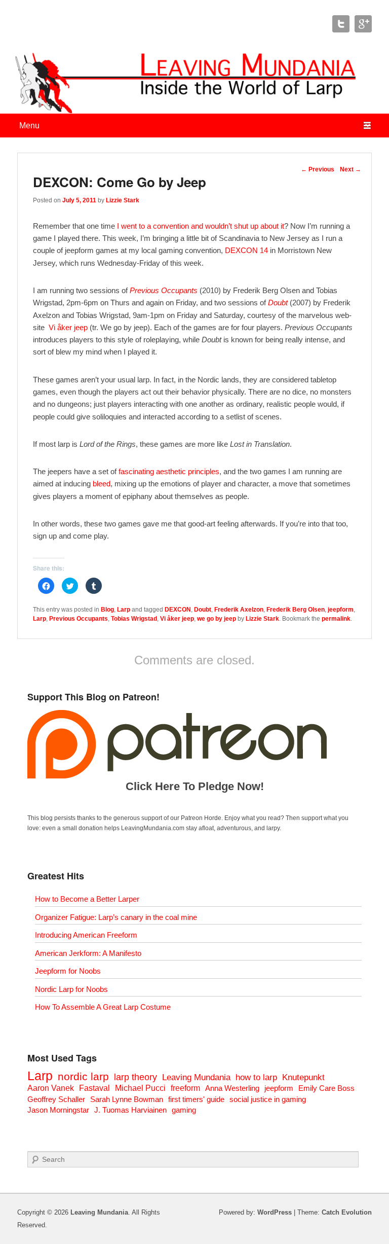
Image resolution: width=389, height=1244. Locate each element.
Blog (107, 609)
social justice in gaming (267, 1099)
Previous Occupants (164, 290)
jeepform (341, 609)
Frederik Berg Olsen (295, 609)
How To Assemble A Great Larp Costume (103, 1007)
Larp (123, 609)
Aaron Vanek (50, 1088)
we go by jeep (216, 618)
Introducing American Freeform (86, 935)
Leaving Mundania (196, 1077)
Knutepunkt (303, 1077)
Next (350, 169)
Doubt (278, 302)
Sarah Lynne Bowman (126, 1099)
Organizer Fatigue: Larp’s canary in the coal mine (116, 917)
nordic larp (83, 1076)
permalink (336, 618)
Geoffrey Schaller (56, 1099)
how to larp (256, 1077)
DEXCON (178, 609)
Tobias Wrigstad (134, 618)
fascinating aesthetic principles (169, 471)
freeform (185, 1088)
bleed (101, 483)
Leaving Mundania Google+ (363, 23)
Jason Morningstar (58, 1110)
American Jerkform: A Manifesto (88, 953)
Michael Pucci (140, 1088)
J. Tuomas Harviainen (130, 1110)
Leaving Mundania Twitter (340, 23)
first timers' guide (196, 1099)
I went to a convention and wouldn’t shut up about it (200, 226)
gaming (184, 1110)
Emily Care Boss (326, 1088)
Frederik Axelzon (238, 609)
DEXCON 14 (246, 250)
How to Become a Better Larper (87, 899)
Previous (317, 169)
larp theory (135, 1077)
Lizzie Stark (122, 200)
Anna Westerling (232, 1088)
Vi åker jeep (68, 327)
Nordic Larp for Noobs (71, 989)
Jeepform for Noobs (68, 971)
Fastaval (94, 1088)
